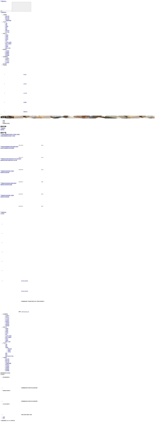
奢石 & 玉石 (7, 48)
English (24, 74)
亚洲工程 (7, 19)
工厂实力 (7, 61)
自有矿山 (7, 59)
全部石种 (7, 325)
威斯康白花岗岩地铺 (4, 172)
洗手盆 (9, 351)
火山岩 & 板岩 (8, 42)
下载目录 (7, 322)
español (24, 83)
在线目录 (7, 324)
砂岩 (6, 40)
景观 (6, 29)
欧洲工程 (7, 17)
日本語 (24, 102)
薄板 (6, 24)
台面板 (6, 26)
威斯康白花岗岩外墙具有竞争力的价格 (8, 160)
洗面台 (9, 350)
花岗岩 (6, 35)
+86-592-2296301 (24, 280)
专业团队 (7, 62)
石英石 (6, 37)
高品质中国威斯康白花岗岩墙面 (7, 148)
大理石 (6, 36)
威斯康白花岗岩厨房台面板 (6, 184)
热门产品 (7, 32)
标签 (4, 122)
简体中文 (25, 111)
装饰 (6, 27)
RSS (4, 418)
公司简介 (7, 58)
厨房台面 (10, 348)
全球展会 (7, 52)
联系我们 (5, 64)
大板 (6, 23)
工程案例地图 (8, 20)
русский (25, 93)
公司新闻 (7, 50)
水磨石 (6, 46)
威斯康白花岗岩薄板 (4, 196)
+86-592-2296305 (24, 291)
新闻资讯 (7, 364)
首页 (4, 120)
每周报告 (7, 53)
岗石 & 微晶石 (8, 43)
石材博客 (7, 55)
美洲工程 (7, 16)
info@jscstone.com (25, 311)
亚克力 (6, 45)
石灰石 (6, 39)
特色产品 (7, 30)
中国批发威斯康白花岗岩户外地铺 (7, 135)
